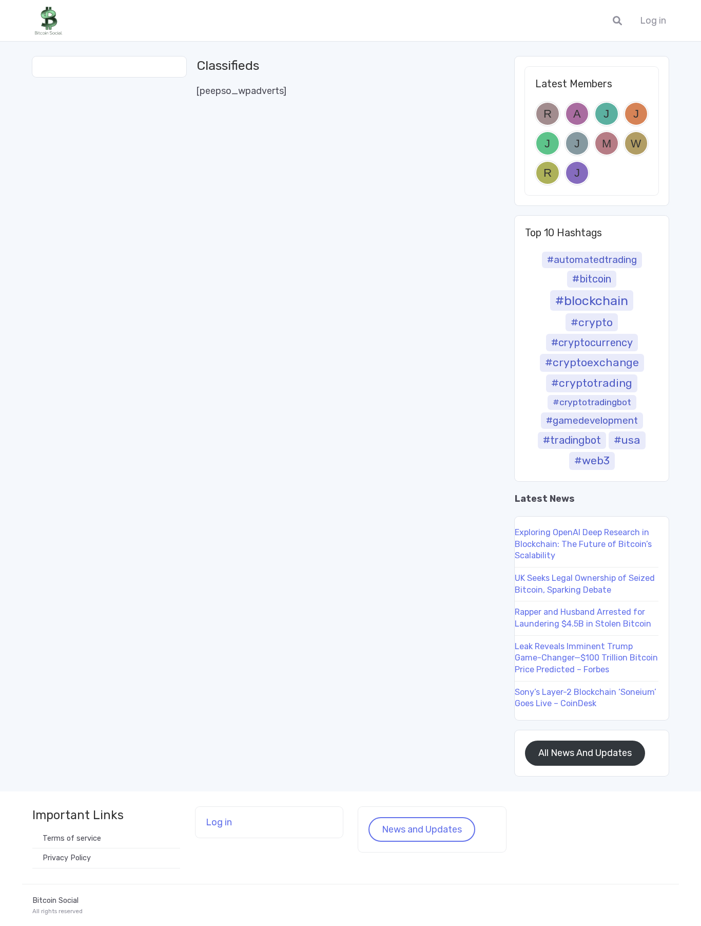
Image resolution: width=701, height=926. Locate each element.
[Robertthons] (547, 114)
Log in (653, 20)
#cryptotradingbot (592, 402)
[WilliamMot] (636, 143)
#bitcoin (591, 279)
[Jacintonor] (547, 143)
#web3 (592, 460)
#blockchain (591, 300)
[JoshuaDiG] (606, 114)
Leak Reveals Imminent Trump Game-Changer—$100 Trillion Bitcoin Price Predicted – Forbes (586, 657)
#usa (627, 439)
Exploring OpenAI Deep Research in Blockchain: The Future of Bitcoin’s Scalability (583, 543)
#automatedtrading (592, 260)
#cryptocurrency (592, 342)
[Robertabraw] (547, 173)
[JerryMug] (577, 173)
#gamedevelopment (592, 420)
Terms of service (72, 838)
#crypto (592, 322)
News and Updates (422, 829)
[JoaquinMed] (636, 114)
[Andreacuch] (577, 114)
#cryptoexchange (592, 362)
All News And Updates (585, 753)
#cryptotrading (591, 382)
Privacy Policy (67, 858)
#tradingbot (572, 440)
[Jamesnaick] (577, 143)
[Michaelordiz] (606, 143)
